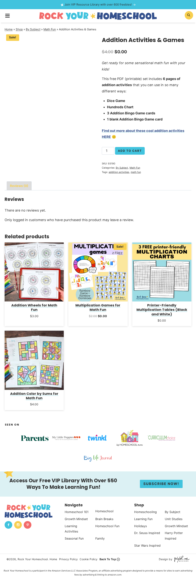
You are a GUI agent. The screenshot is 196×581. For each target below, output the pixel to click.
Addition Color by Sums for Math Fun (34, 395)
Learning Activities (71, 528)
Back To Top (108, 559)
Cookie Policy (88, 559)
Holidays (140, 526)
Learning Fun (143, 519)
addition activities (119, 172)
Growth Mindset (76, 519)
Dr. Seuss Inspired (147, 533)
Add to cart (130, 151)
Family (100, 538)
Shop (19, 29)
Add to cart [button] (34, 321)
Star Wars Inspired (147, 545)
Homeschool (104, 511)
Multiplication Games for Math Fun (97, 307)
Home (9, 29)
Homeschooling (145, 512)
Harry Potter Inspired (174, 535)
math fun (136, 172)
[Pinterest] (27, 525)
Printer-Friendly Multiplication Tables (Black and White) (161, 310)
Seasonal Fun (74, 538)
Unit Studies (173, 519)
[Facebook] (8, 525)
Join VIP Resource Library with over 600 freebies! (98, 4)
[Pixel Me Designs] (180, 559)
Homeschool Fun (107, 526)
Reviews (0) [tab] (19, 186)
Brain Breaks (104, 519)
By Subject (33, 29)
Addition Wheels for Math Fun (34, 307)
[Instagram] (18, 525)
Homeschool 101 (76, 512)
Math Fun (49, 29)
